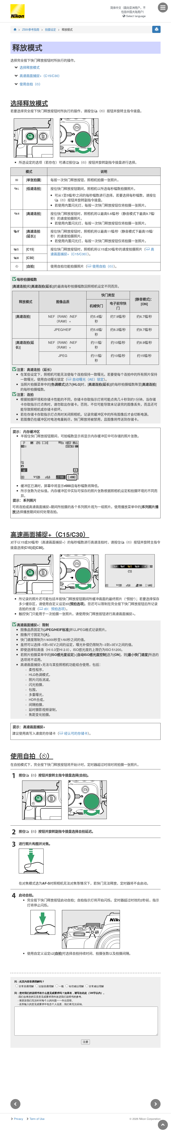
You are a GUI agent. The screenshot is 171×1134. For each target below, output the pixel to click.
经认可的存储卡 (76, 733)
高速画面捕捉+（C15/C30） (41, 75)
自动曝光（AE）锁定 (88, 379)
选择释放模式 (30, 67)
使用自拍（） (31, 84)
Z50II (30, 29)
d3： (54, 608)
